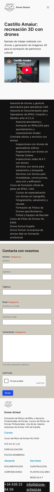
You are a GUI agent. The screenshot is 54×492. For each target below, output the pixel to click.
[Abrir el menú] (48, 7)
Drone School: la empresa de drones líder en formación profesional (26, 234)
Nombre (6, 261)
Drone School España (22, 226)
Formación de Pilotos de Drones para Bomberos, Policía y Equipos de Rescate (32, 211)
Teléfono (6, 287)
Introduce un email (10, 306)
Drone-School (23, 7)
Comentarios (14, 332)
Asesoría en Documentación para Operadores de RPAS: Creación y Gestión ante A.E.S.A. (29, 114)
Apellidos (6, 272)
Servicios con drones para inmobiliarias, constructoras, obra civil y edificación (32, 178)
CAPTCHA (7, 373)
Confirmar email (9, 317)
